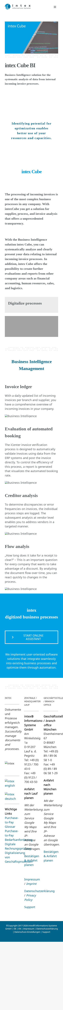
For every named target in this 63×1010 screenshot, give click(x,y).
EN (19, 928)
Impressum (32, 879)
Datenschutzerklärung (39, 891)
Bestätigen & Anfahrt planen (31, 860)
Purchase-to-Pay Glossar (11, 822)
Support (29, 907)
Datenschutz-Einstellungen (27, 931)
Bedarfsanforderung (18, 840)
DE (15, 928)
